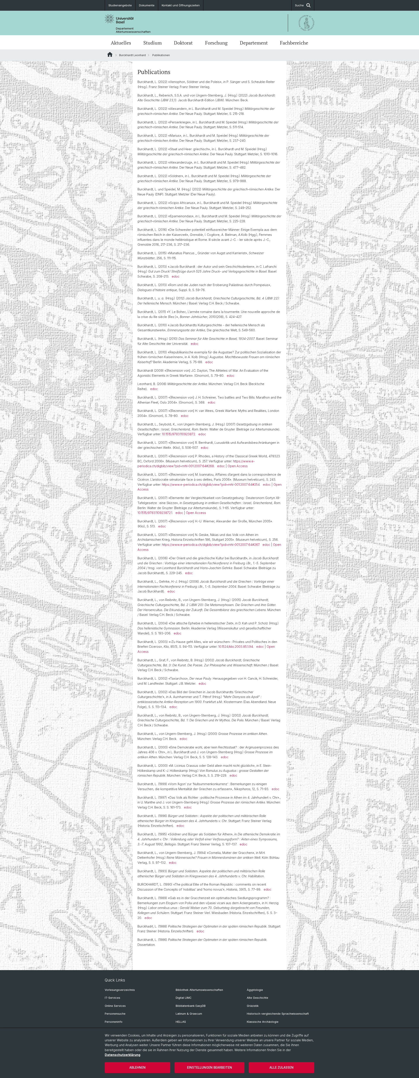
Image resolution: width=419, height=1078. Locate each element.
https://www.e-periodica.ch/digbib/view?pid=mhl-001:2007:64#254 (211, 484)
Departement (254, 43)
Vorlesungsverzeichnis (120, 990)
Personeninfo (113, 1021)
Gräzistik (253, 1005)
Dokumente (147, 5)
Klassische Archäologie (262, 1021)
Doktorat (183, 43)
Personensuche (115, 1013)
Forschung (216, 43)
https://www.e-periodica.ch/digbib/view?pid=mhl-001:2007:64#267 (210, 544)
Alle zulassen (282, 1067)
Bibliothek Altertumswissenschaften (199, 990)
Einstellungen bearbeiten (209, 1067)
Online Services (115, 1005)
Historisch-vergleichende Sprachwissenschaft (278, 1013)
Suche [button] (299, 5)
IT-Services (112, 997)
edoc (175, 276)
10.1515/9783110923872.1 (154, 513)
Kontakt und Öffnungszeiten (181, 5)
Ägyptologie (255, 990)
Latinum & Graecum (189, 1013)
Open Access (238, 466)
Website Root (109, 54)
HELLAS (181, 1021)
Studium (152, 43)
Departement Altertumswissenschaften (133, 30)
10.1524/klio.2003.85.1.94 (235, 646)
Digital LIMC (183, 997)
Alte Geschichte (257, 997)
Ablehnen (137, 1067)
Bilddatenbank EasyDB (191, 1005)
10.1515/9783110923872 (178, 434)
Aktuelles (121, 43)
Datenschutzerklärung (122, 1055)
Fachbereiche (294, 43)
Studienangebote (120, 5)
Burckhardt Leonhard (132, 55)
